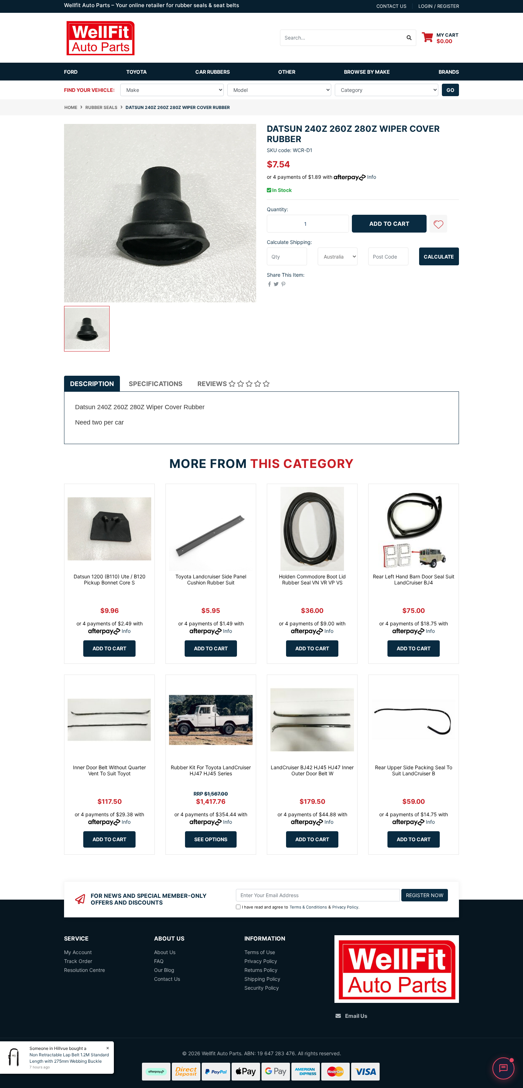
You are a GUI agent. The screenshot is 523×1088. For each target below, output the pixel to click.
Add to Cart (389, 223)
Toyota (136, 72)
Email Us (356, 1015)
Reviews (212, 383)
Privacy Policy (345, 907)
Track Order (78, 961)
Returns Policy (261, 970)
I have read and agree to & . (300, 907)
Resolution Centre (84, 970)
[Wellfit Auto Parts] (100, 37)
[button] (438, 224)
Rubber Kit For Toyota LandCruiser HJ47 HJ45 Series (211, 770)
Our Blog (164, 970)
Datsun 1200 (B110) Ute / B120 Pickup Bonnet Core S (110, 579)
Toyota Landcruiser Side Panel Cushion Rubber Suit (210, 579)
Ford (71, 72)
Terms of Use (259, 952)
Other (286, 72)
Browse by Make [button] (367, 72)
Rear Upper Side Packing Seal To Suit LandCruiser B (413, 770)
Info (371, 177)
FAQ (159, 961)
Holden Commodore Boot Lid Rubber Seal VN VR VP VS (312, 579)
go (450, 90)
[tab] (92, 384)
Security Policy (261, 988)
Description (92, 383)
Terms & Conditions (308, 907)
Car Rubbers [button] (212, 72)
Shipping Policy (262, 979)
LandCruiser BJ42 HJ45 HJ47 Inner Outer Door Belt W (312, 770)
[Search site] (409, 38)
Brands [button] (449, 72)
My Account (78, 952)
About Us (164, 952)
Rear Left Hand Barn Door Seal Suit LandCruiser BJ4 (413, 579)
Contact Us (167, 979)
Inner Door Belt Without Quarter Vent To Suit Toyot (109, 770)
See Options (210, 839)
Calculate (439, 257)
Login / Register (438, 6)
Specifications (156, 383)
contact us (391, 6)
